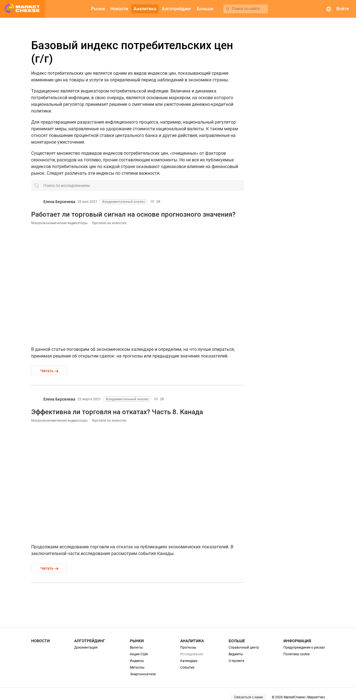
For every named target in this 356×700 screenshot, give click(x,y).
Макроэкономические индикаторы (59, 223)
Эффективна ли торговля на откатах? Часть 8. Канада (117, 412)
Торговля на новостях (109, 223)
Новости (40, 641)
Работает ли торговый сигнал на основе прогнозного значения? (133, 214)
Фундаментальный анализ (123, 202)
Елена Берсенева (59, 201)
